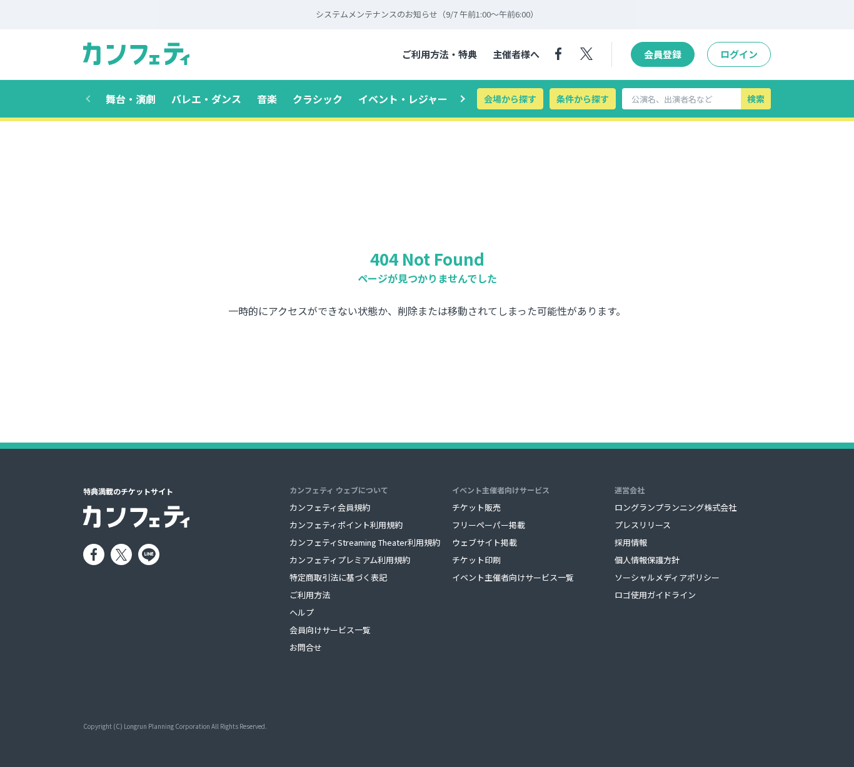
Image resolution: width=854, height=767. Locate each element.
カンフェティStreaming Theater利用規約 (364, 542)
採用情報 (631, 542)
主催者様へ (516, 54)
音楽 (267, 99)
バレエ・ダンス (206, 99)
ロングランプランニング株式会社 (675, 507)
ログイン (739, 54)
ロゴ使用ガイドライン (655, 595)
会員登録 (662, 54)
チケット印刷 (476, 560)
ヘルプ (301, 612)
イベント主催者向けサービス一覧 (513, 577)
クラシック (318, 99)
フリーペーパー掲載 (488, 525)
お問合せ (305, 647)
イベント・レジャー (403, 99)
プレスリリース (643, 525)
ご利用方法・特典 (439, 54)
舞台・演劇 (131, 99)
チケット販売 (476, 507)
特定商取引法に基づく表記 (338, 577)
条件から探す (582, 99)
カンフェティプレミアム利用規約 (349, 560)
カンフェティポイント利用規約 (346, 525)
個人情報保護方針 (647, 560)
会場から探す (510, 99)
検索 (756, 99)
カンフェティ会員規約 (329, 507)
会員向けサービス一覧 (330, 630)
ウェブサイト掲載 (484, 542)
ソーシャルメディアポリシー (667, 577)
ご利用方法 (309, 595)
